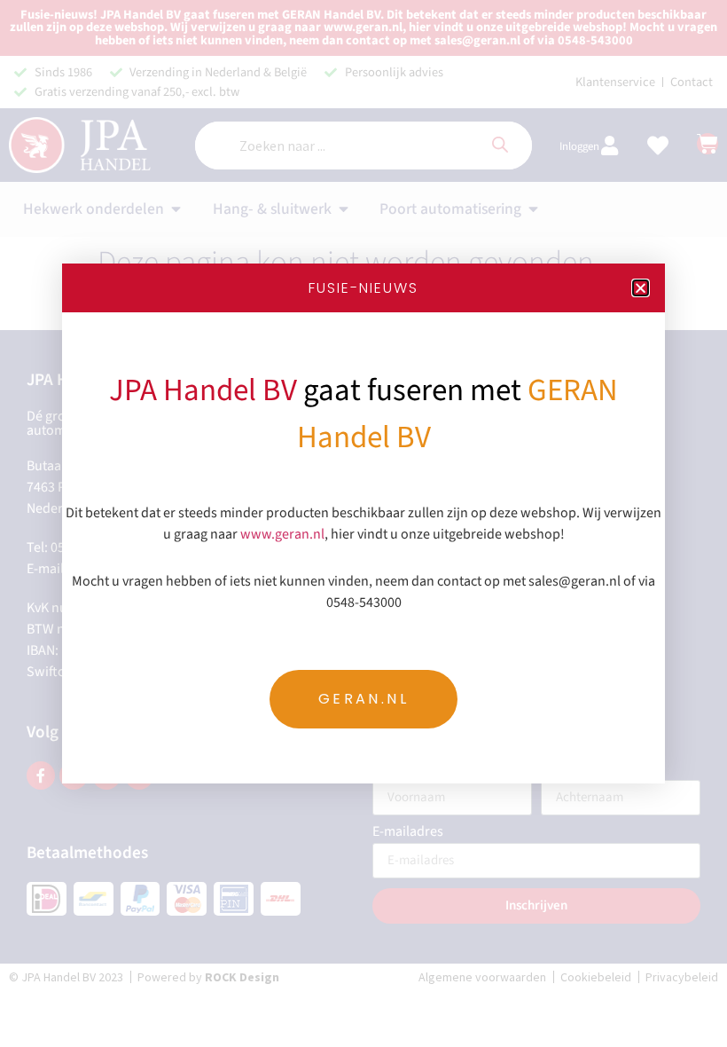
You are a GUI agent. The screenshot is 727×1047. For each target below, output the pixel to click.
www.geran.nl (282, 534)
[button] (640, 288)
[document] (363, 523)
